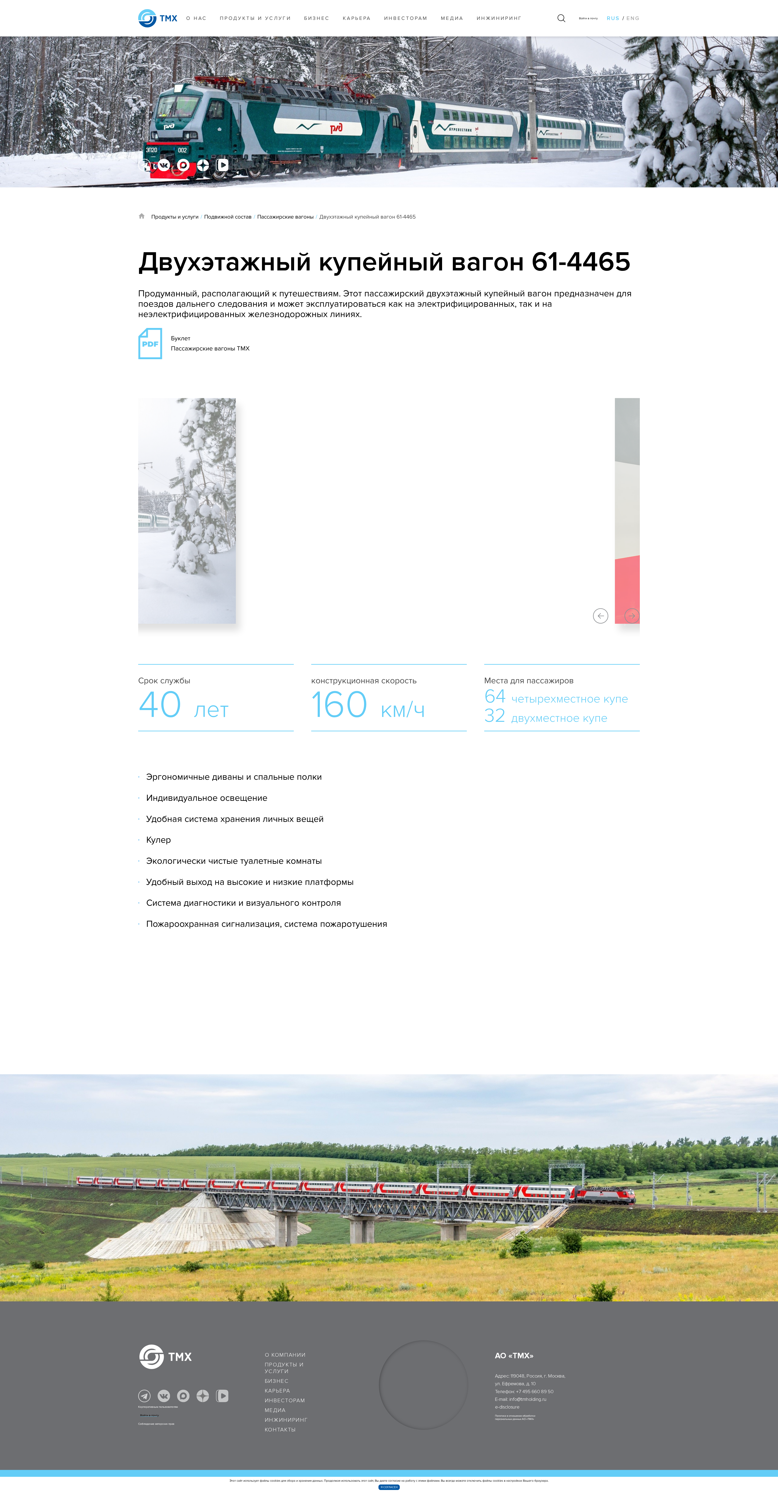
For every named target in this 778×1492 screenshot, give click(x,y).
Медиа (452, 18)
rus (613, 18)
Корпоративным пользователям (158, 1407)
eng (633, 18)
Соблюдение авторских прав (156, 1424)
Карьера (357, 18)
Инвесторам (406, 18)
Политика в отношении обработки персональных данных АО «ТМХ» (515, 1417)
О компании (285, 1355)
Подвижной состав (228, 217)
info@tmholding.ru (527, 1399)
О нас (196, 18)
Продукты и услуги (255, 18)
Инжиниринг (500, 18)
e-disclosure (507, 1407)
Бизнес (277, 1381)
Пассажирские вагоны (285, 217)
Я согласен (389, 1487)
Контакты (280, 1429)
